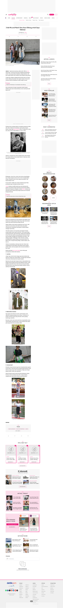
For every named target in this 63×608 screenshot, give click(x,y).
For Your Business (35, 600)
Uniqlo (7, 186)
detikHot (20, 591)
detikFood (26, 586)
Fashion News (22, 20)
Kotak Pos (43, 589)
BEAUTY (30, 17)
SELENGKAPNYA (23, 465)
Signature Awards (35, 591)
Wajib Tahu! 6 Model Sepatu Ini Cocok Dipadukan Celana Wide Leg (16, 84)
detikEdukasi (21, 586)
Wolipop (26, 589)
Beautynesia (52, 589)
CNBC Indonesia (52, 586)
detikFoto (26, 594)
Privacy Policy (43, 594)
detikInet (20, 589)
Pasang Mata (34, 586)
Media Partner (43, 591)
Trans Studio (34, 594)
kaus (28, 71)
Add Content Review (12, 524)
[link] (23, 471)
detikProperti (21, 597)
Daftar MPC (52, 14)
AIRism (23, 189)
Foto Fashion (41, 20)
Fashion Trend (28, 20)
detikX (26, 591)
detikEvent (34, 589)
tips (16, 250)
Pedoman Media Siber (45, 586)
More (49, 83)
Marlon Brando (16, 129)
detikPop (26, 597)
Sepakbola (20, 594)
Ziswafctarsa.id (35, 597)
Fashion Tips (35, 20)
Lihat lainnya (17, 430)
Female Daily (52, 591)
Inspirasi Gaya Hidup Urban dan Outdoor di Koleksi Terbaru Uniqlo (15, 196)
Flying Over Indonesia (36, 599)
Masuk (56, 14)
